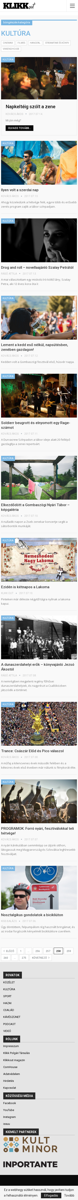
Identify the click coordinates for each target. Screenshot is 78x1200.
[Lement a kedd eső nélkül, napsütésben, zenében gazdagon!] (39, 318)
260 (5, 957)
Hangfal (35, 43)
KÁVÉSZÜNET (12, 1017)
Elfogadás (51, 1195)
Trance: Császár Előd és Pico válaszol (32, 751)
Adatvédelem (11, 1074)
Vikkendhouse (11, 49)
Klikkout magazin (14, 1060)
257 (48, 951)
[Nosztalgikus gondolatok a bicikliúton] (39, 888)
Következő (39, 957)
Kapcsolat (9, 1087)
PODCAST (9, 1024)
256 (37, 951)
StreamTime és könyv (57, 43)
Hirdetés (8, 1080)
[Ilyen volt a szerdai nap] (39, 163)
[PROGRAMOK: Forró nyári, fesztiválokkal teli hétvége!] (39, 801)
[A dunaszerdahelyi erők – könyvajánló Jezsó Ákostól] (39, 637)
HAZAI (7, 1003)
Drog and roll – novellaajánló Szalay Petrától (37, 267)
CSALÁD (9, 1010)
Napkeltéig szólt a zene (30, 106)
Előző (9, 951)
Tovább (69, 1195)
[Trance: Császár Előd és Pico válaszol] (39, 724)
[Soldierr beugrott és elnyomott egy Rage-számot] (39, 396)
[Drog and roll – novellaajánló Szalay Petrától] (39, 240)
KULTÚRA (8, 59)
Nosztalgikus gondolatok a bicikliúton (32, 915)
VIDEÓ (7, 1031)
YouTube (8, 1110)
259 (69, 951)
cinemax (8, 43)
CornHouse (10, 1067)
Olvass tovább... (19, 128)
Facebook (9, 1103)
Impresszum (11, 1046)
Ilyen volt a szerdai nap (20, 190)
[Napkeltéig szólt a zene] (39, 78)
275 (24, 957)
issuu (6, 1123)
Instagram (9, 1117)
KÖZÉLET (9, 982)
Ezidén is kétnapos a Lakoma (25, 587)
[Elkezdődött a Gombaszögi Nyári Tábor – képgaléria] (39, 478)
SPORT (7, 996)
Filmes (21, 43)
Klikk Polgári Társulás (16, 1053)
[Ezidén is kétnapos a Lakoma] (39, 560)
